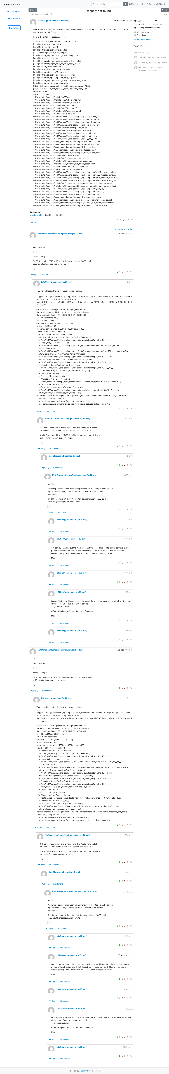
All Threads (15, 18)
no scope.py (163, 14)
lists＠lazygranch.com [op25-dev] (53, 20)
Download (15, 28)
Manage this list (138, 4)
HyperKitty (84, 1071)
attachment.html (37, 215)
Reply (35, 222)
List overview (15, 11)
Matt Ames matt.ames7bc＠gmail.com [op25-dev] (60, 233)
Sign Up (162, 4)
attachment (47, 274)
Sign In (151, 4)
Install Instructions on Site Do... (42, 14)
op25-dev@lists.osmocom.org (147, 27)
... (35, 268)
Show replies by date (124, 229)
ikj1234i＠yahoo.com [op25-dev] (71, 539)
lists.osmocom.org (12, 4)
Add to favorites (144, 39)
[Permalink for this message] (132, 219)
